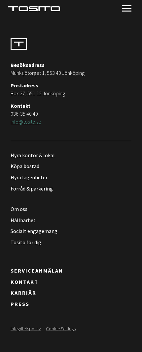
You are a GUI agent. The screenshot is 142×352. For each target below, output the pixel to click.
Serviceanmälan (37, 270)
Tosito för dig (26, 242)
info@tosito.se (26, 121)
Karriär (23, 292)
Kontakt (24, 282)
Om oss (19, 209)
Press (20, 304)
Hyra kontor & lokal (33, 155)
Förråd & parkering (32, 188)
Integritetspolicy (26, 328)
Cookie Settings (61, 328)
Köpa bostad (25, 166)
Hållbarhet (23, 220)
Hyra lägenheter (29, 177)
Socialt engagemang (34, 231)
